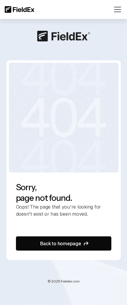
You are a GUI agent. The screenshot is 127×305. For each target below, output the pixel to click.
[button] (116, 9)
